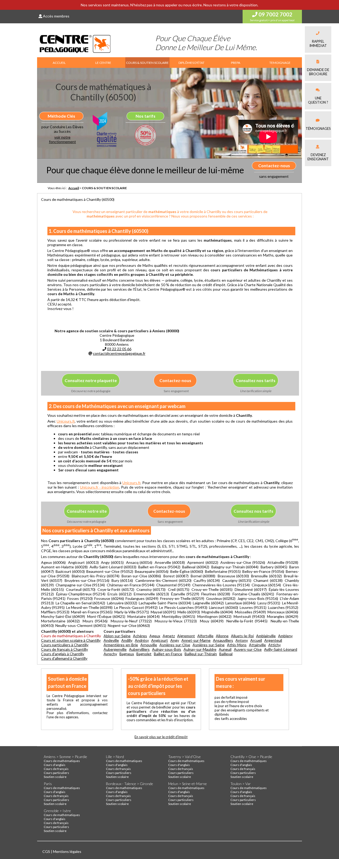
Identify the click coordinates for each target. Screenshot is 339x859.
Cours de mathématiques (62, 761)
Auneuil (225, 649)
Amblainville (266, 636)
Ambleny (285, 636)
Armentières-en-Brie (121, 645)
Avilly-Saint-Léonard (280, 649)
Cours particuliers (56, 773)
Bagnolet (143, 654)
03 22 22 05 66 (119, 349)
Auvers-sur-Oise (248, 649)
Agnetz (169, 636)
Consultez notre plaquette (91, 380)
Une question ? (318, 100)
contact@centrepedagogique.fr (119, 353)
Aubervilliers (139, 649)
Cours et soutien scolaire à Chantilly (71, 640)
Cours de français (56, 769)
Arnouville (148, 645)
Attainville (257, 645)
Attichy (274, 645)
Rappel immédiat (318, 43)
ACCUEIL (59, 63)
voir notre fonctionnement (62, 139)
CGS (46, 851)
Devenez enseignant (318, 157)
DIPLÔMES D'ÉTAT (191, 63)
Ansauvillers (223, 640)
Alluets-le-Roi (242, 636)
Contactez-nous (274, 165)
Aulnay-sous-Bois (166, 649)
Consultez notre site (87, 510)
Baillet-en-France (168, 654)
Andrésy (142, 640)
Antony (241, 640)
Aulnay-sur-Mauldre (200, 649)
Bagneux (126, 654)
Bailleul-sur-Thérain (201, 654)
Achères (140, 636)
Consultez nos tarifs (255, 380)
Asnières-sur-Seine (209, 645)
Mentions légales (67, 851)
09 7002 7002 (274, 14)
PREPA (235, 63)
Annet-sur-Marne (196, 640)
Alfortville (205, 636)
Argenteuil (273, 640)
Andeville (111, 640)
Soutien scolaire (55, 777)
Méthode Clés (61, 115)
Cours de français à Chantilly (64, 649)
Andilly (126, 640)
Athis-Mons (237, 645)
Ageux (154, 636)
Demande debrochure (318, 72)
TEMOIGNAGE (280, 63)
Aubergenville (115, 649)
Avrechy (110, 654)
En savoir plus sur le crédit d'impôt (161, 737)
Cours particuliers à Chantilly (64, 645)
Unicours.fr (66, 421)
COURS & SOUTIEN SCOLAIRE (147, 63)
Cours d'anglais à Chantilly (62, 654)
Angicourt (159, 640)
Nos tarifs (145, 115)
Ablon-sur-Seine (117, 636)
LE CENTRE (103, 63)
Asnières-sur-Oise (174, 645)
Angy (174, 640)
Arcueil (256, 640)
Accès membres (55, 16)
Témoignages (318, 128)
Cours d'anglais (54, 765)
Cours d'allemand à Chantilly (64, 658)
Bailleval (226, 654)
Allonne (222, 636)
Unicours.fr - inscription (99, 487)
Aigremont (186, 636)
